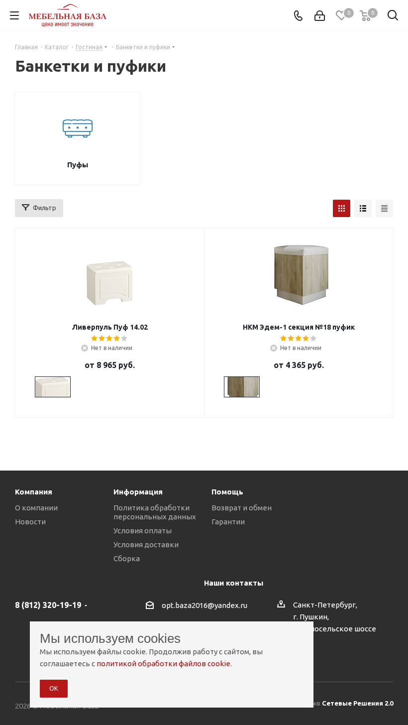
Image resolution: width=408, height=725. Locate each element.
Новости (30, 521)
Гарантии (228, 521)
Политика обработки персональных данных (154, 512)
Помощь (227, 491)
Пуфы (77, 164)
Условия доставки (146, 544)
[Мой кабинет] (319, 15)
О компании (36, 507)
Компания (33, 491)
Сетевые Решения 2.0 (357, 703)
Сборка (126, 558)
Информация (138, 491)
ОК (53, 688)
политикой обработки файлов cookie (163, 663)
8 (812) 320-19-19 (48, 605)
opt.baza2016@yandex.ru (204, 605)
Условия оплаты (142, 530)
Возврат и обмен (241, 507)
